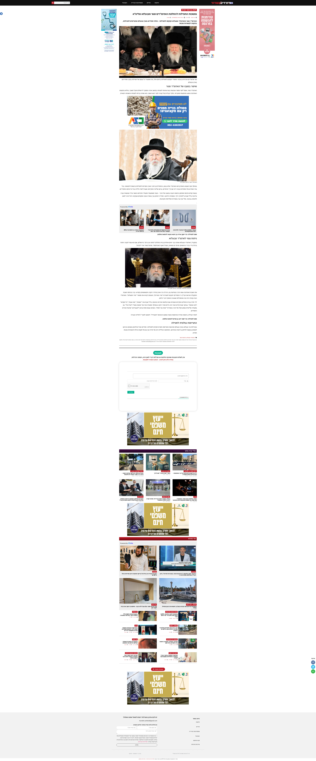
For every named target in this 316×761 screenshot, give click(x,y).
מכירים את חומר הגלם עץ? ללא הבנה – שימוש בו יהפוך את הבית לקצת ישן (139, 607)
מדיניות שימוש (142, 759)
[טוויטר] (313, 667)
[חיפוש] (53, 3)
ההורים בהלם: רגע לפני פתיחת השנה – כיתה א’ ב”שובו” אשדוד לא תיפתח (132, 473)
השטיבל (124, 3)
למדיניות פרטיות (150, 759)
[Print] (158, 128)
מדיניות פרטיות (195, 744)
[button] (1, 13)
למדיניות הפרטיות (143, 742)
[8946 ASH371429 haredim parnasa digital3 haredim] (158, 445)
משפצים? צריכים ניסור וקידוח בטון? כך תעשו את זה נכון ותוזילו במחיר (179, 607)
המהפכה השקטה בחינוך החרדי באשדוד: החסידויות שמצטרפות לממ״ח (169, 656)
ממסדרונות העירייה (137, 3)
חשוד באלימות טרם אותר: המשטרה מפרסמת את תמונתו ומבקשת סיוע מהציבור (185, 499)
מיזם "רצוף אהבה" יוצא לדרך (162, 473)
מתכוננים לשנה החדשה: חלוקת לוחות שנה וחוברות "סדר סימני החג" (169, 615)
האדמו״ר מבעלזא (190, 337)
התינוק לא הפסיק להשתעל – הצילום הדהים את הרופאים (130, 642)
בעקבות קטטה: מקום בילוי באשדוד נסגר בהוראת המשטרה (129, 614)
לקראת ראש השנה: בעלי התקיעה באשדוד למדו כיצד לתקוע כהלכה (130, 656)
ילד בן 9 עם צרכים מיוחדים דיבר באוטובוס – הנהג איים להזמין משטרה (185, 473)
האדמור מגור (183, 337)
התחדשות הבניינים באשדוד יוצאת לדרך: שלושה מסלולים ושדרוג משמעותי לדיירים (130, 629)
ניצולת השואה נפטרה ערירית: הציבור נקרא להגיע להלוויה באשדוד (158, 499)
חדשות (157, 3)
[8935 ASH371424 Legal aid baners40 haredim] (207, 58)
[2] (158, 704)
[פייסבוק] (313, 662)
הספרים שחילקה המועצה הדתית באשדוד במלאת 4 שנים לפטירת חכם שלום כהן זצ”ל (131, 499)
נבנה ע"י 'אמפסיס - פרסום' (135, 753)
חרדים (149, 3)
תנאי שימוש (196, 740)
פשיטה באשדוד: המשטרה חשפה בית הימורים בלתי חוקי (168, 642)
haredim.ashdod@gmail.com (148, 721)
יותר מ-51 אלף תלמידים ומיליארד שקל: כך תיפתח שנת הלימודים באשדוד (168, 629)
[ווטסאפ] (313, 671)
